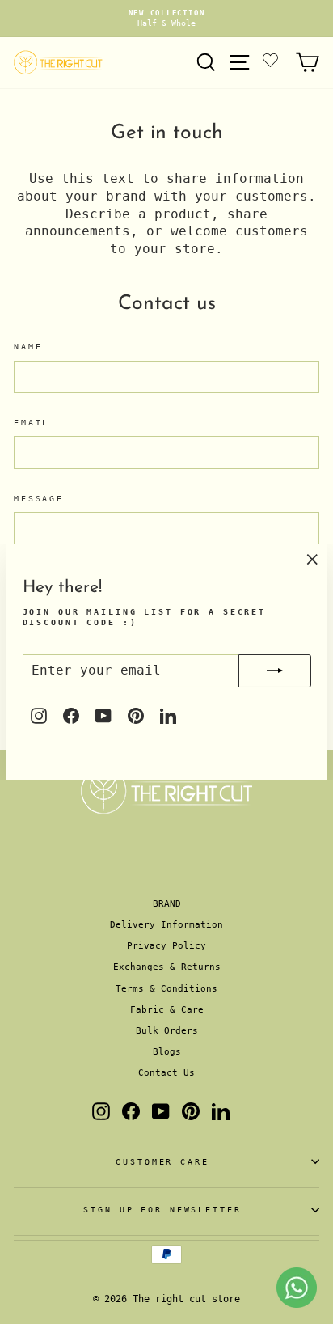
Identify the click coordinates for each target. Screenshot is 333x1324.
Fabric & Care (167, 1010)
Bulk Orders (167, 1031)
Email (31, 422)
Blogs (167, 1052)
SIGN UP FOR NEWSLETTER (162, 1209)
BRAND (167, 904)
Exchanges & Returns (167, 967)
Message (39, 498)
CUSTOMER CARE (162, 1161)
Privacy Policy (166, 946)
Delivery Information (166, 925)
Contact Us (166, 1073)
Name (28, 346)
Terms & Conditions (166, 988)
